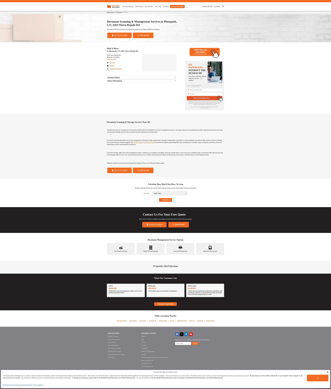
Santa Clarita (163, 320)
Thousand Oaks (121, 320)
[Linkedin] (186, 334)
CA (115, 12)
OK (318, 378)
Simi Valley (142, 320)
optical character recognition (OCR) (144, 142)
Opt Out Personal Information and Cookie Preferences (17, 385)
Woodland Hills (182, 320)
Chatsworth (152, 320)
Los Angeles (133, 320)
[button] (327, 372)
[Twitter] (182, 334)
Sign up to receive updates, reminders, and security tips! (192, 340)
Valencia (192, 320)
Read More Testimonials (165, 304)
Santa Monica (210, 320)
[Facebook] (177, 334)
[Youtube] (191, 334)
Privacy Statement (38, 385)
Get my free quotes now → (202, 98)
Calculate (165, 200)
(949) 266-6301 (111, 59)
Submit (195, 343)
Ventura (172, 320)
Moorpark (119, 12)
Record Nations (110, 12)
